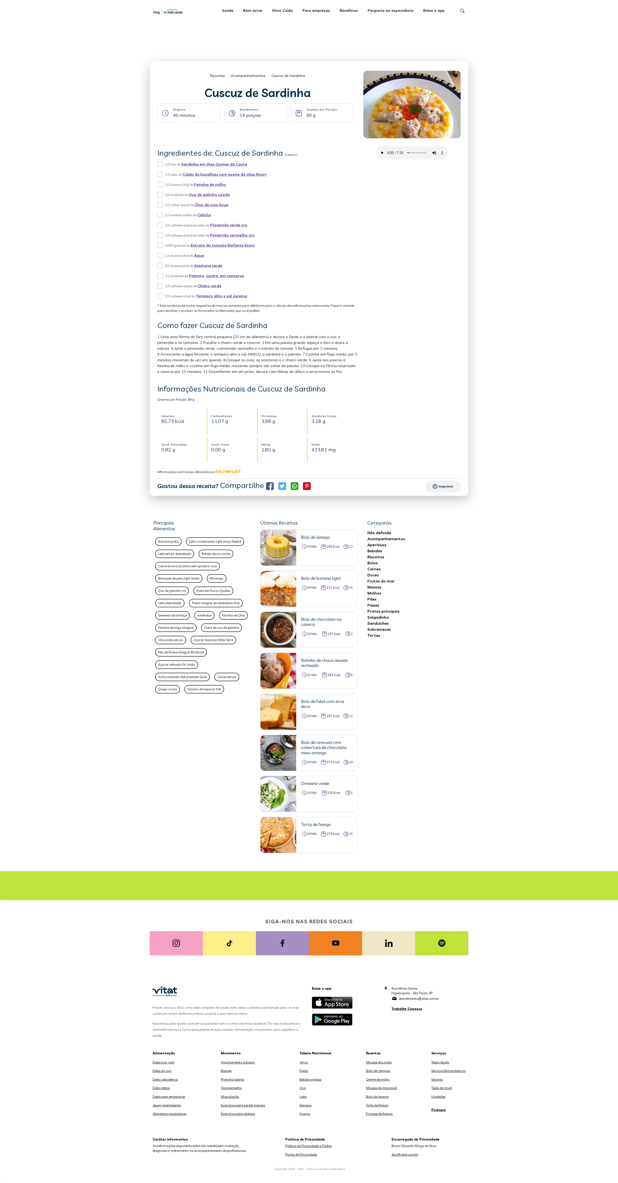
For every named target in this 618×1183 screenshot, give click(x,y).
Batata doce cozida (216, 554)
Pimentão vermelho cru (232, 235)
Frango (305, 1114)
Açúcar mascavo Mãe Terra (213, 640)
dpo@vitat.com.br (405, 1154)
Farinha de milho (210, 184)
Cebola (204, 214)
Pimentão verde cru (228, 225)
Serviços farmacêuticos (448, 1071)
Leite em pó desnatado (174, 554)
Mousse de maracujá (381, 1088)
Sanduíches (378, 623)
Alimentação (164, 1053)
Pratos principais (383, 611)
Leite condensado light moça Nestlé (215, 541)
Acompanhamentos (248, 75)
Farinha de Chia (233, 615)
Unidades (438, 1096)
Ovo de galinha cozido (209, 194)
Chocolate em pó (170, 640)
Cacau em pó (226, 677)
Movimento (231, 1053)
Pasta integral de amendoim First (216, 603)
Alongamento (231, 1088)
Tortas (373, 635)
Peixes (373, 605)
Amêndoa (204, 615)
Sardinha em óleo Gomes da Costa (214, 164)
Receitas (217, 75)
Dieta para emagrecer (169, 1096)
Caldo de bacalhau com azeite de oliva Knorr (225, 174)
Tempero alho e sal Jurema (221, 296)
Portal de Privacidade (301, 1154)
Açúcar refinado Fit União (176, 664)
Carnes (374, 569)
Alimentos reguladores (169, 1114)
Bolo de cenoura (378, 1071)
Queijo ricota (167, 689)
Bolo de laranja (377, 1096)
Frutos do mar (381, 581)
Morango (217, 578)
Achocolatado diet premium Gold (182, 677)
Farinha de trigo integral (176, 628)
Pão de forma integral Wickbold (181, 652)
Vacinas (437, 1079)
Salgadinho (378, 617)
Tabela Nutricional (315, 1053)
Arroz (304, 1062)
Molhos (374, 593)
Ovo (303, 1088)
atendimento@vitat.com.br (419, 998)
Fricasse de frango (379, 1114)
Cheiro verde (209, 285)
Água (199, 255)
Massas (374, 587)
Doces (373, 575)
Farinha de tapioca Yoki (204, 689)
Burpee (226, 1071)
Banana (305, 1105)
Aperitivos (376, 544)
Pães (372, 599)
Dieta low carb (164, 1062)
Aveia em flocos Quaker (213, 591)
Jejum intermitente (167, 1105)
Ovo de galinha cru (172, 591)
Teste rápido (440, 1062)
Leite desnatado (170, 603)
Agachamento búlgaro (238, 1062)
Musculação (230, 1096)
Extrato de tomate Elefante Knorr (223, 245)
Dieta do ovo (162, 1071)
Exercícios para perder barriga (243, 1105)
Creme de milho (378, 1079)
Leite (303, 1096)
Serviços (438, 1053)
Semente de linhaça (172, 615)
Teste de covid (441, 1088)
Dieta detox (161, 1088)
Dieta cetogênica (165, 1079)
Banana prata (168, 541)
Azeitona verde (208, 265)
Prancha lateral (232, 1079)
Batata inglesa (310, 1079)
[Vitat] (169, 11)
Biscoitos (375, 556)
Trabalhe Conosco (407, 1009)
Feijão (304, 1071)
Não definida (379, 532)
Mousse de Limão (379, 1062)
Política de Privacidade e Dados (308, 1146)
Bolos (372, 562)
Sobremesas (379, 629)
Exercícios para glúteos (238, 1114)
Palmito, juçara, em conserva (216, 275)
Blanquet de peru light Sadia (178, 578)
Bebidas (374, 550)
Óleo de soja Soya (211, 204)
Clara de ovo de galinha (221, 628)
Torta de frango (377, 1105)
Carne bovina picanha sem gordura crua (187, 566)
